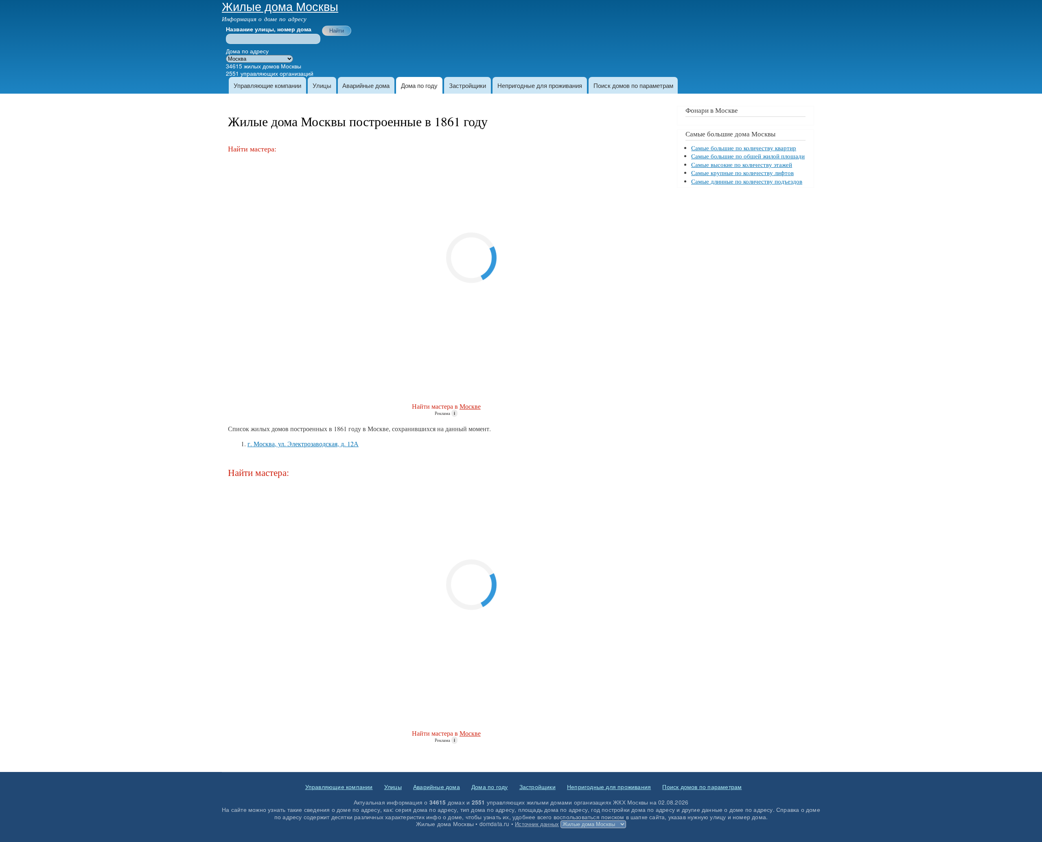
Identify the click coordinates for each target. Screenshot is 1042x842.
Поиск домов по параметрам (633, 85)
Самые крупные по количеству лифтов (742, 173)
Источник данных (537, 824)
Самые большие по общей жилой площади (748, 156)
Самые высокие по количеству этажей (741, 165)
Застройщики (467, 85)
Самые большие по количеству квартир (743, 148)
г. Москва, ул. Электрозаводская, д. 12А (303, 443)
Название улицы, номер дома (268, 29)
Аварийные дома (366, 85)
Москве (470, 406)
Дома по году (419, 85)
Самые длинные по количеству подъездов (746, 181)
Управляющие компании (267, 85)
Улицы (322, 85)
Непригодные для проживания (539, 85)
